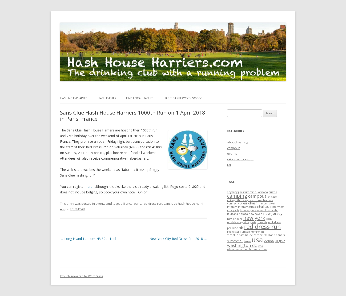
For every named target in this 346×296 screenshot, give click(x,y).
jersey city (233, 210)
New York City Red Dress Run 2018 (178, 238)
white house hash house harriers (247, 249)
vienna (269, 241)
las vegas (245, 210)
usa (257, 239)
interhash (264, 206)
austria (273, 192)
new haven (255, 213)
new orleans (234, 218)
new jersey (272, 213)
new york (254, 217)
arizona (263, 192)
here (89, 186)
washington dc (242, 245)
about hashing (237, 142)
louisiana (232, 213)
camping (237, 195)
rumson (245, 231)
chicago (272, 196)
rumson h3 (257, 231)
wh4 (260, 246)
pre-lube (232, 228)
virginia (280, 241)
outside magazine (238, 222)
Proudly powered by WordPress (81, 276)
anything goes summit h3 (242, 192)
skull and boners (274, 235)
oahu (269, 218)
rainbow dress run (240, 159)
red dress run (152, 203)
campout (233, 148)
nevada (243, 213)
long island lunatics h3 (264, 210)
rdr (229, 165)
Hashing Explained (74, 98)
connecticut (234, 203)
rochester (233, 231)
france (128, 203)
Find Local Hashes (139, 98)
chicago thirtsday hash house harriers (250, 200)
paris (137, 203)
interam (232, 206)
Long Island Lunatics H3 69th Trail (88, 238)
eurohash (250, 203)
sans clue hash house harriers (245, 235)
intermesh (278, 206)
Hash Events (107, 98)
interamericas (247, 206)
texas (247, 241)
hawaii (271, 203)
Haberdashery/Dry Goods (183, 98)
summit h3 (235, 241)
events (100, 203)
